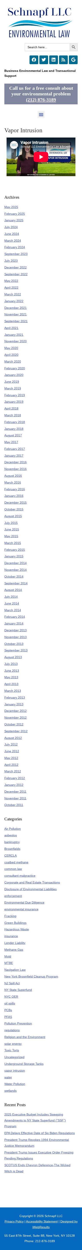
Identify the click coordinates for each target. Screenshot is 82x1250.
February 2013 (14, 697)
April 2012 (11, 764)
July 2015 (11, 523)
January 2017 (13, 455)
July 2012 (11, 744)
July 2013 (11, 664)
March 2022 (12, 294)
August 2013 (13, 657)
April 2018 (11, 408)
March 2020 (12, 361)
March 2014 (12, 610)
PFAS (8, 1017)
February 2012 (14, 778)
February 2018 (14, 422)
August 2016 (13, 475)
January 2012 (13, 785)
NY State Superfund (18, 990)
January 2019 (13, 401)
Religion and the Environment (24, 1037)
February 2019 (14, 395)
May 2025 (11, 207)
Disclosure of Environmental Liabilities (30, 889)
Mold (7, 956)
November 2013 (15, 637)
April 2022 (11, 287)
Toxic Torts (11, 1050)
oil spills (9, 1003)
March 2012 (12, 771)
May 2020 (11, 348)
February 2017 (14, 449)
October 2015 (13, 509)
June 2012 (11, 751)
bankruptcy (12, 842)
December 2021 (15, 308)
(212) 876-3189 (41, 99)
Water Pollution (14, 1084)
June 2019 (11, 381)
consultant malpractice (19, 875)
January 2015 (13, 556)
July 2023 (11, 260)
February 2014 (14, 616)
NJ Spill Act (12, 983)
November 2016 (15, 469)
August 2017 (13, 435)
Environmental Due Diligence (24, 902)
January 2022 (13, 301)
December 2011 (15, 791)
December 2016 (15, 462)
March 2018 (12, 415)
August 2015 (13, 516)
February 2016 (14, 489)
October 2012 (13, 724)
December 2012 (15, 711)
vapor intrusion (14, 1070)
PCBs (8, 1010)
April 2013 (11, 684)
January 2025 (13, 220)
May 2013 (11, 677)
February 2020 (14, 368)
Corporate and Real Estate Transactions (32, 882)
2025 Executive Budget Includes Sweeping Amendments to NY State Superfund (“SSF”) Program (35, 1120)
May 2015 (11, 536)
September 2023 (16, 254)
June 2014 (11, 603)
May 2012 (11, 758)
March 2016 (12, 482)
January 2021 (13, 334)
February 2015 (14, 549)
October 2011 (13, 805)
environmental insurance (21, 909)
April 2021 (11, 328)
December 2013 (15, 630)
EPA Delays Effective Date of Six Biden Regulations (39, 1133)
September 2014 (16, 583)
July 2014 (11, 596)
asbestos (10, 835)
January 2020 (13, 375)
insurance (11, 936)
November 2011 (15, 798)
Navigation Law (15, 969)
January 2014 (13, 623)
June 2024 (11, 234)
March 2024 (12, 240)
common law (13, 869)
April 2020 (11, 354)
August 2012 (13, 738)
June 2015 (11, 529)
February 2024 (14, 247)
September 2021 (16, 321)
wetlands (10, 1090)
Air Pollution (12, 828)
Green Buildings (15, 923)
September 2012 (16, 731)
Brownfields (12, 849)
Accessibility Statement (42, 1221)
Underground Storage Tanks (24, 1064)
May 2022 (11, 280)
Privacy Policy (14, 1221)
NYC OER (11, 996)
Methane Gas (13, 949)
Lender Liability (14, 943)
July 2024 (11, 227)
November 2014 (15, 570)
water (8, 1077)
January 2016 (13, 496)
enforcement (13, 896)
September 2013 (16, 650)
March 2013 (12, 690)
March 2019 (12, 388)
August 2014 (13, 590)
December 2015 (15, 502)
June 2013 (11, 670)
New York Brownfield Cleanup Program (31, 976)
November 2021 (15, 314)
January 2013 (13, 704)
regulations (12, 1030)
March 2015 (12, 543)
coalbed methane (16, 862)
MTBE (8, 963)
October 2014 (13, 576)
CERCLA (10, 855)
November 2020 (15, 341)
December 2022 (15, 267)
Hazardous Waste (16, 929)
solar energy (13, 1043)
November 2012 (15, 717)
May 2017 (11, 442)
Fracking (10, 916)
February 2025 (14, 213)
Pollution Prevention (18, 1023)
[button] (41, 114)
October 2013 (13, 644)
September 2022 (16, 274)
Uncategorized (14, 1057)
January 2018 (13, 428)
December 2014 (15, 563)
